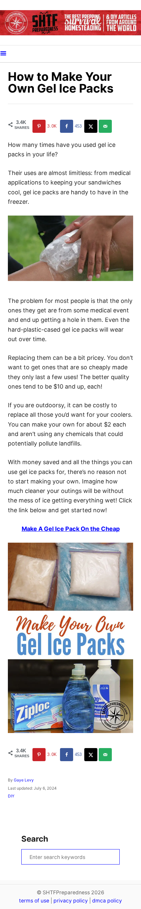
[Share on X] (91, 126)
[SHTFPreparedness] (70, 22)
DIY (11, 796)
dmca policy (107, 901)
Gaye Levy (24, 780)
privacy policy (70, 901)
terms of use (34, 901)
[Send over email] (106, 126)
